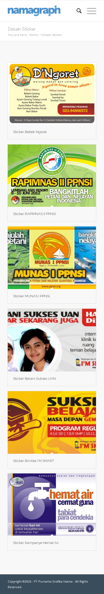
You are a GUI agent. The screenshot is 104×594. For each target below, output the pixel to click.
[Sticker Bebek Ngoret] (52, 94)
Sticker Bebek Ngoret (30, 132)
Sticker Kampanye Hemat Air (36, 543)
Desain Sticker (21, 29)
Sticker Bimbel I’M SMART (33, 461)
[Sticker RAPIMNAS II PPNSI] (52, 176)
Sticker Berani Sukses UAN (34, 379)
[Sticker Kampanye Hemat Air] (52, 504)
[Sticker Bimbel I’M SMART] (52, 422)
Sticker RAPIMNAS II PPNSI (34, 214)
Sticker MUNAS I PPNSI (31, 296)
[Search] (76, 11)
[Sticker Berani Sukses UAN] (52, 340)
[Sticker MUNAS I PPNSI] (52, 257)
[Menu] (89, 11)
